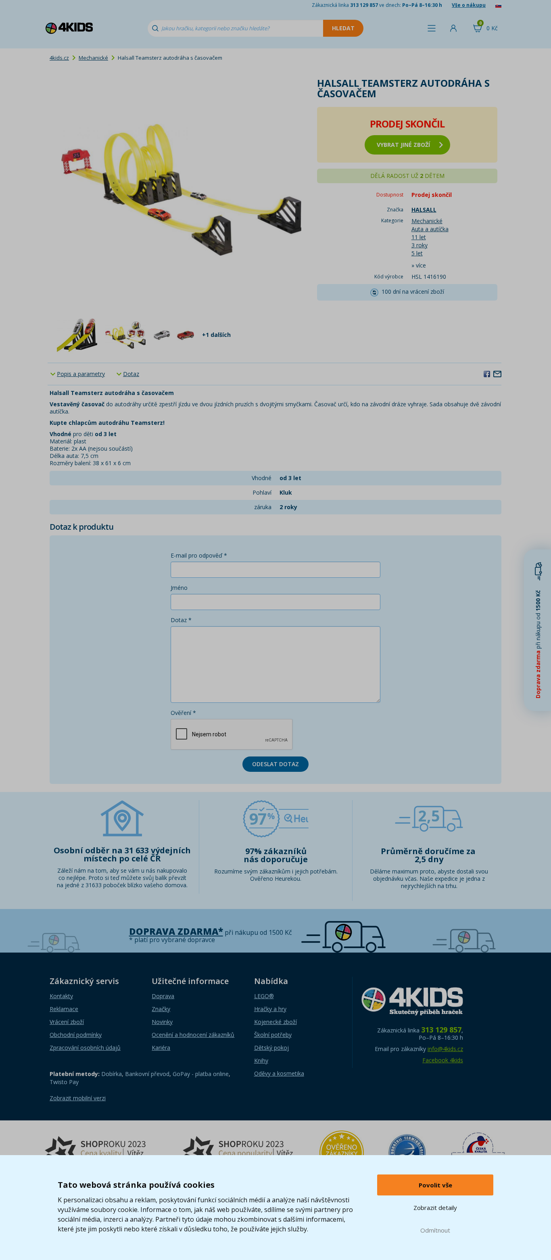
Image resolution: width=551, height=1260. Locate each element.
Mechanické (93, 57)
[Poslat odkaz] (497, 374)
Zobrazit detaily (435, 1208)
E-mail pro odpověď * (199, 555)
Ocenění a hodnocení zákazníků (193, 1035)
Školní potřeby (273, 1035)
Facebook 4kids (442, 1060)
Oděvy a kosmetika (279, 1073)
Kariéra (161, 1047)
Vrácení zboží (67, 1022)
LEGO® (264, 996)
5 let (417, 253)
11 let (418, 237)
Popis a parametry (81, 374)
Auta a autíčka (430, 229)
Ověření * (183, 713)
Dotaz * (181, 620)
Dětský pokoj (271, 1047)
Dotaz (131, 374)
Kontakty (61, 996)
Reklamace (64, 1009)
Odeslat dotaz (275, 764)
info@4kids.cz (445, 1049)
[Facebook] (487, 374)
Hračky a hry (270, 1009)
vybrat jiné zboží (403, 144)
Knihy (261, 1060)
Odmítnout (435, 1230)
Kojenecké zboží (275, 1022)
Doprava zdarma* (176, 931)
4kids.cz (59, 57)
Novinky (162, 1022)
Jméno (179, 587)
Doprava (163, 996)
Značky (161, 1009)
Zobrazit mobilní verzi (78, 1098)
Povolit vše (435, 1185)
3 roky (419, 245)
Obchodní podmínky (76, 1035)
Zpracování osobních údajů (85, 1047)
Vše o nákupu (469, 5)
